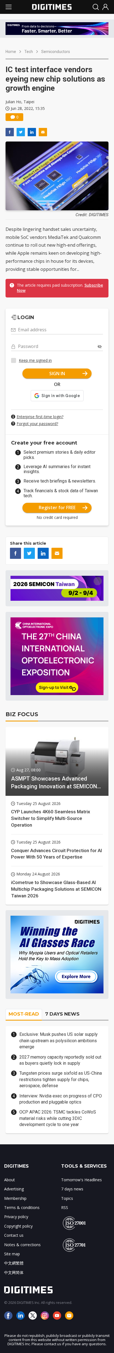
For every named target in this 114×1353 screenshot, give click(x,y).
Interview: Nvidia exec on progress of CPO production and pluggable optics (60, 1099)
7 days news (72, 1189)
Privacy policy (16, 1216)
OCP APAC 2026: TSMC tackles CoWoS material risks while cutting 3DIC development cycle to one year (57, 1118)
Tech (28, 51)
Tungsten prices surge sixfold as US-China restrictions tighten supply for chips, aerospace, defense (60, 1079)
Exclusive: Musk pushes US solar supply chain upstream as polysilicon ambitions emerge (58, 1040)
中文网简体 (14, 1272)
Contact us (14, 1235)
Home (11, 51)
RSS (64, 1207)
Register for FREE (57, 507)
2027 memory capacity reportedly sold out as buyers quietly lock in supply (60, 1060)
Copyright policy (18, 1226)
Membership (15, 1198)
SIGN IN (57, 373)
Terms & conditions (22, 1207)
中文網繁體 (14, 1263)
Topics (67, 1198)
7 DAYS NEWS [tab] (62, 1014)
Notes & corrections (22, 1244)
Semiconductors (55, 51)
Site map (12, 1253)
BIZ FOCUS (22, 714)
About (9, 1179)
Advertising (14, 1189)
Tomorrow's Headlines (81, 1179)
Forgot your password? (37, 423)
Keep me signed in (35, 360)
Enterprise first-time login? (40, 416)
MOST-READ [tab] (24, 1014)
